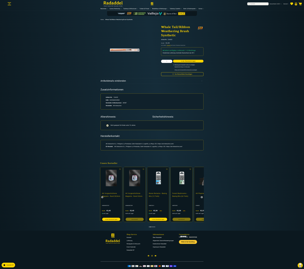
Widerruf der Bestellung (188, 242)
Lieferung (129, 240)
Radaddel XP (130, 250)
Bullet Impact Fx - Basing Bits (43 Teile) (180, 194)
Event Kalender (131, 247)
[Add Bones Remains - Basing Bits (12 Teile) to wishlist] (120, 169)
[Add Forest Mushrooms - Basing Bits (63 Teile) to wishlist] (143, 169)
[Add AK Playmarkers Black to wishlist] (166, 169)
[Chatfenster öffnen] (300, 265)
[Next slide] (202, 197)
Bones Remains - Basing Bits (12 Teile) (111, 194)
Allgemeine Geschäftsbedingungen (163, 240)
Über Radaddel (157, 237)
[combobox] (258, 3)
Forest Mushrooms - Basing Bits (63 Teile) (133, 194)
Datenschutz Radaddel (159, 244)
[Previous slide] (102, 197)
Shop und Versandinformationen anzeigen (186, 69)
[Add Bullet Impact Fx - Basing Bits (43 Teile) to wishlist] (190, 169)
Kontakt (129, 237)
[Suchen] (249, 3)
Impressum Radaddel (159, 247)
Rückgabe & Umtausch (133, 244)
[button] (9, 4)
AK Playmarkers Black (157, 193)
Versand (169, 45)
